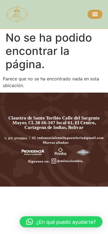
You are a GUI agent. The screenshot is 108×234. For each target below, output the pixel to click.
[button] (95, 14)
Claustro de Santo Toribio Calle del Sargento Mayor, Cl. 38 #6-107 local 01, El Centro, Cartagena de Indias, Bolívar (54, 122)
